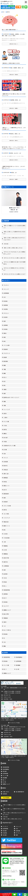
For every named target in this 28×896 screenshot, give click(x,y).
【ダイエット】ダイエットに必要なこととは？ (14, 274)
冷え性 (5, 578)
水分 (5, 297)
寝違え (5, 333)
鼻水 (5, 341)
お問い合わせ (6, 791)
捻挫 (5, 453)
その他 (5, 425)
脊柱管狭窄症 (7, 590)
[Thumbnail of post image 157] (12, 120)
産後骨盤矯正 (19, 657)
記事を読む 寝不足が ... (14, 159)
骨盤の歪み (6, 522)
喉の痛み (6, 301)
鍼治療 (5, 357)
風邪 (5, 321)
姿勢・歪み (6, 473)
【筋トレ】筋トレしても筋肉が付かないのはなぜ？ (14, 232)
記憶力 (5, 413)
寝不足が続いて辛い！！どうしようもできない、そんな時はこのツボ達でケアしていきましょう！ (14, 147)
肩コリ (5, 377)
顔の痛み (6, 602)
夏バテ (5, 598)
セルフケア (16, 153)
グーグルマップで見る (14, 723)
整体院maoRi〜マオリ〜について (11, 397)
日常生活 (6, 469)
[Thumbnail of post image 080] (10, 21)
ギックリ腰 (6, 421)
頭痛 (3, 35)
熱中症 (5, 481)
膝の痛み (6, 634)
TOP (3, 12)
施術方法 (6, 562)
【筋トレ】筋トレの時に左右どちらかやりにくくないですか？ (14, 239)
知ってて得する (7, 630)
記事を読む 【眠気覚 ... (14, 74)
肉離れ (5, 389)
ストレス (10, 35)
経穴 (12, 67)
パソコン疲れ (22, 34)
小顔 (5, 542)
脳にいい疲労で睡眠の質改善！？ (10, 29)
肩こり (5, 669)
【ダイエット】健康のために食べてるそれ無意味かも (14, 263)
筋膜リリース (7, 526)
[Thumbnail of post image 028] (12, 55)
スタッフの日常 (7, 506)
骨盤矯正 (6, 546)
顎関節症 (6, 554)
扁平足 (5, 429)
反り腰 (5, 449)
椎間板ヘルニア (7, 610)
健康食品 (6, 477)
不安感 (6, 35)
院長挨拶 (6, 349)
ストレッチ (6, 289)
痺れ (5, 385)
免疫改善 (6, 305)
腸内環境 (6, 361)
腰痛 (5, 373)
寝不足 (14, 35)
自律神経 (17, 34)
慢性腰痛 (18, 665)
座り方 (5, 489)
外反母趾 (6, 309)
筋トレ (5, 586)
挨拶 (5, 570)
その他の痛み (7, 538)
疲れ (5, 530)
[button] (6, 894)
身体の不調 (6, 558)
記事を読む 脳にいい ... (14, 43)
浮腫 (5, 369)
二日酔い (6, 417)
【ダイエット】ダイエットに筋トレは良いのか (14, 258)
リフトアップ (7, 518)
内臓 (5, 405)
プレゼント (6, 285)
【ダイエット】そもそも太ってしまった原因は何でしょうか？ (14, 253)
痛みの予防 (6, 614)
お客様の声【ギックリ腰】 (10, 445)
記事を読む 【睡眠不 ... (14, 179)
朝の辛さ (12, 133)
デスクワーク (7, 353)
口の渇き (6, 534)
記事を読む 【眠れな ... (14, 140)
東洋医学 (15, 67)
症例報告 (6, 594)
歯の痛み (6, 574)
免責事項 (5, 794)
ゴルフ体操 (6, 514)
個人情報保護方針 (20, 791)
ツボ (22, 67)
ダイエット (6, 313)
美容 (5, 337)
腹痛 (5, 365)
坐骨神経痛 (6, 293)
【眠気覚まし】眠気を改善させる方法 (11, 63)
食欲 (5, 393)
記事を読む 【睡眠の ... (14, 108)
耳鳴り (5, 622)
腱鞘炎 (5, 433)
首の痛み (6, 329)
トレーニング (7, 409)
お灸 (5, 642)
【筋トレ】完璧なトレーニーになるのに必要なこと (14, 226)
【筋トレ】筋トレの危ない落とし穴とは (13, 248)
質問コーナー (7, 485)
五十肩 (5, 550)
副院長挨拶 (6, 493)
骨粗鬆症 (6, 618)
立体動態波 (6, 566)
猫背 (5, 497)
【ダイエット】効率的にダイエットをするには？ (14, 269)
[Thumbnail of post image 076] (12, 86)
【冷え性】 (6, 244)
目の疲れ (12, 34)
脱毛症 (5, 582)
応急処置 (6, 461)
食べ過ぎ (6, 437)
